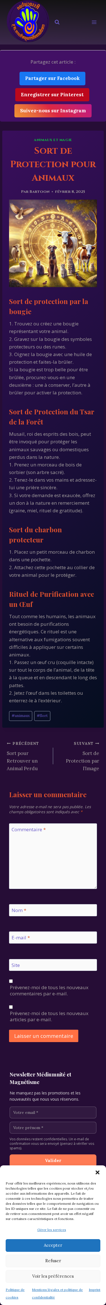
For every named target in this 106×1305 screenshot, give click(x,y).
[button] (97, 1172)
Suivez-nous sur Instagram (53, 111)
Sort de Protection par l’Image (82, 756)
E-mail (21, 938)
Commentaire (29, 829)
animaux (21, 715)
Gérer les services (51, 1230)
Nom (19, 910)
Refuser (53, 1260)
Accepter (53, 1245)
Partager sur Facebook (52, 78)
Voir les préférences (53, 1276)
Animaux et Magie (53, 140)
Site (16, 965)
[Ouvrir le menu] (94, 22)
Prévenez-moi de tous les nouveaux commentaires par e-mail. (49, 990)
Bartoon (39, 191)
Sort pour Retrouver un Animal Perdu (23, 756)
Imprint (94, 1290)
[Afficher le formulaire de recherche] (57, 22)
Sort (42, 715)
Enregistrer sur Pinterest (52, 94)
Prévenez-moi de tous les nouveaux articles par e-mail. (49, 1016)
